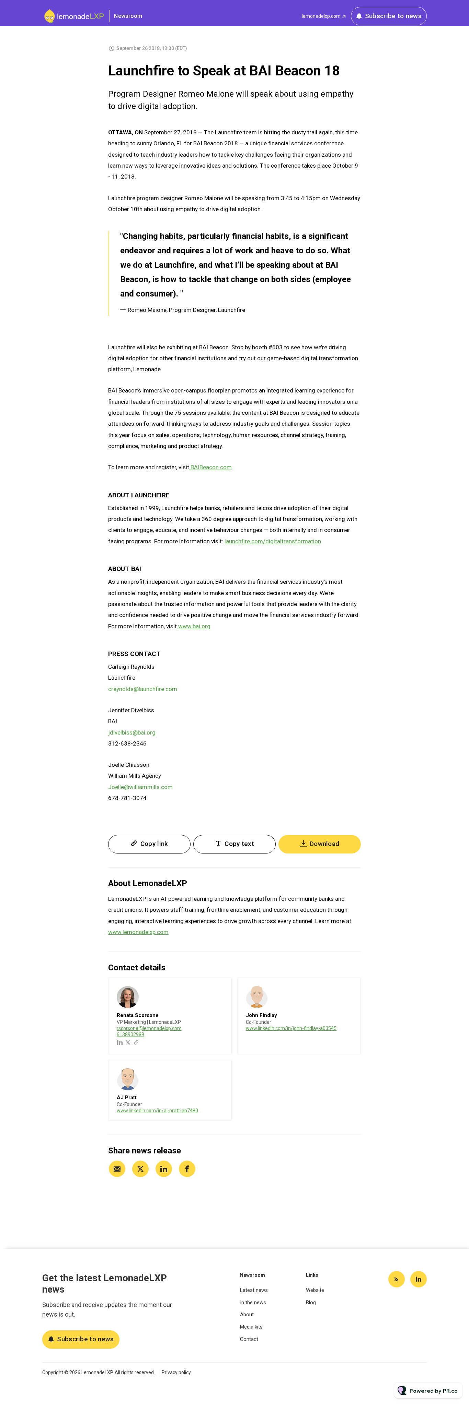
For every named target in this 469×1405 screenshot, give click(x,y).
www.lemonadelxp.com (138, 932)
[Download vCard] (219, 989)
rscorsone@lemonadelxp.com (149, 1028)
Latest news (254, 1290)
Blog (311, 1302)
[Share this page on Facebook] (187, 1169)
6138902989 (130, 1034)
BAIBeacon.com (210, 467)
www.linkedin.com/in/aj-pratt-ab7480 (157, 1110)
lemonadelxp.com (321, 16)
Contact (249, 1339)
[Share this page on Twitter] (140, 1169)
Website (315, 1290)
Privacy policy (176, 1372)
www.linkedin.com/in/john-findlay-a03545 (291, 1028)
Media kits (251, 1327)
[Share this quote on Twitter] (376, 264)
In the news (253, 1302)
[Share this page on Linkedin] (164, 1169)
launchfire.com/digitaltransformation (273, 541)
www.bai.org (193, 626)
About (247, 1314)
